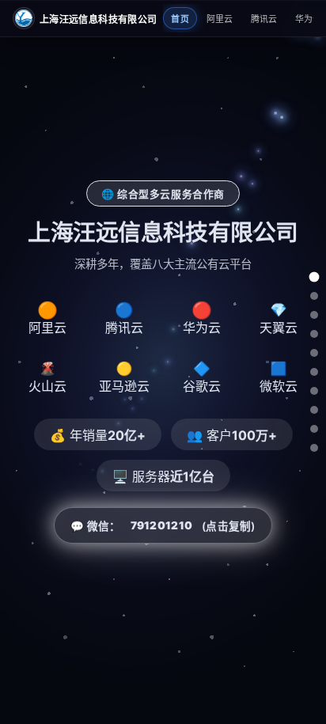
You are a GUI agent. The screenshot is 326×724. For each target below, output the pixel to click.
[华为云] (314, 334)
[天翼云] (314, 353)
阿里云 (220, 19)
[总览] (314, 276)
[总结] (314, 448)
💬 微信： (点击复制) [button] (162, 526)
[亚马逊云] (314, 391)
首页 (180, 19)
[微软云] (314, 429)
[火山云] (314, 372)
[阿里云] (314, 296)
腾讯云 (264, 19)
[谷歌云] (314, 410)
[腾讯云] (314, 315)
